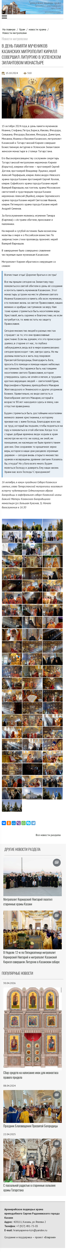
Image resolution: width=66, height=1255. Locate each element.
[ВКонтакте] (4, 823)
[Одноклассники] (9, 823)
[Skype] (28, 823)
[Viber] (18, 823)
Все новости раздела (48, 835)
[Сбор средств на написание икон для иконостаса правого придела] (32, 1028)
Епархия (50, 1237)
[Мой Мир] (14, 823)
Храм (22, 29)
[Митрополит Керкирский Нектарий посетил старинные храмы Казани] (32, 876)
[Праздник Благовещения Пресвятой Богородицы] (32, 1106)
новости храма (37, 29)
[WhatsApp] (23, 823)
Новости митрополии (14, 33)
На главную (8, 29)
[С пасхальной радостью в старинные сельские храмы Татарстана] (32, 1160)
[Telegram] (33, 823)
